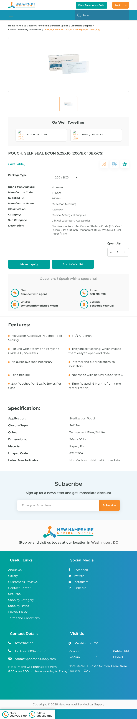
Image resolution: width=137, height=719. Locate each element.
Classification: (17, 209)
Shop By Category (27, 25)
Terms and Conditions (24, 618)
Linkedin (80, 588)
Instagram (81, 582)
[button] (73, 264)
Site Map (14, 594)
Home (11, 25)
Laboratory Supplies (81, 25)
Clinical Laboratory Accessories (24, 29)
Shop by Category (21, 600)
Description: (16, 225)
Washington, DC (104, 542)
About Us (15, 570)
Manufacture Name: (21, 203)
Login (118, 5)
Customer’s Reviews (22, 582)
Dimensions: (17, 439)
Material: (14, 446)
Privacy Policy (17, 612)
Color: (12, 432)
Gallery (13, 576)
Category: (14, 214)
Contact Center (19, 588)
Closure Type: (18, 425)
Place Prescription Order (91, 5)
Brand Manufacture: (21, 187)
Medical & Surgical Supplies (53, 25)
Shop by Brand (18, 606)
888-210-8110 (44, 715)
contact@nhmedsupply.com (39, 305)
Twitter (79, 576)
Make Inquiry (29, 264)
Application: (17, 418)
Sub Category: (17, 220)
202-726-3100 (18, 715)
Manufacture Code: (20, 192)
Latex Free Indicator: (23, 460)
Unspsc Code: (18, 453)
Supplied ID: (16, 198)
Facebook (81, 570)
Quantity (114, 243)
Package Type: (17, 175)
